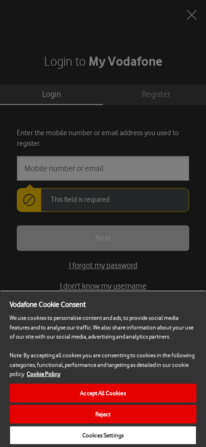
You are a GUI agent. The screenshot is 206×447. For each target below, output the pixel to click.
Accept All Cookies (103, 393)
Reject (103, 414)
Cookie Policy (43, 373)
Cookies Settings (103, 435)
